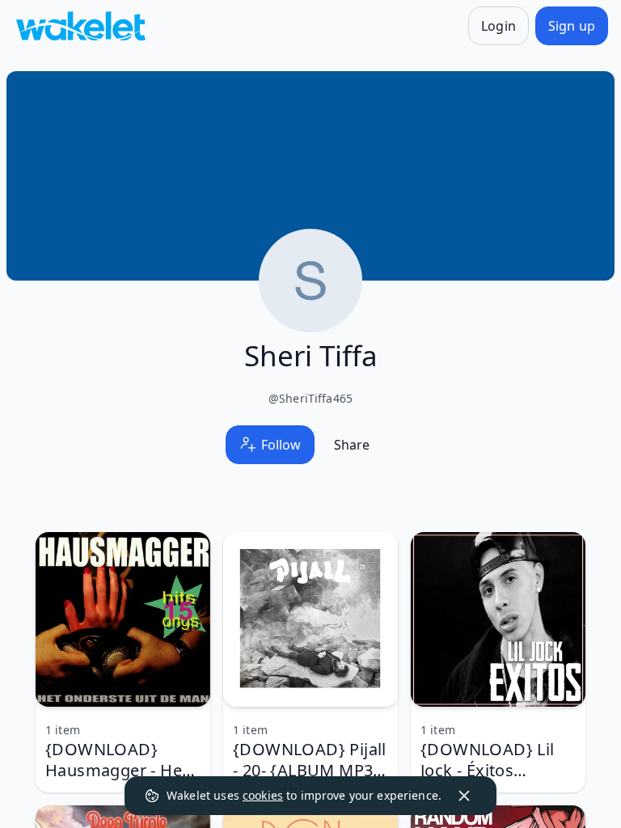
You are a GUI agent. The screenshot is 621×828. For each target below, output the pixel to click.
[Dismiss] (464, 796)
